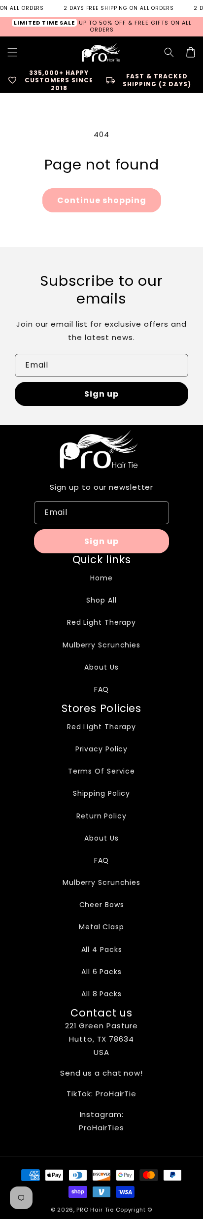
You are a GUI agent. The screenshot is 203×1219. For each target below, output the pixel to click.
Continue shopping (101, 200)
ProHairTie (116, 1093)
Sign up (101, 394)
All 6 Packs (101, 972)
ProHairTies (101, 1127)
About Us (101, 667)
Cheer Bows (101, 905)
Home (101, 578)
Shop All (101, 600)
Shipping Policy (102, 793)
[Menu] (12, 52)
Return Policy (101, 816)
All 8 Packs (101, 994)
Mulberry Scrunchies (101, 645)
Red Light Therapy (101, 622)
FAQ (101, 689)
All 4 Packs (101, 949)
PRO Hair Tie (94, 1210)
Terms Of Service (101, 771)
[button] (169, 52)
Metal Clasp (101, 927)
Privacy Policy (101, 749)
